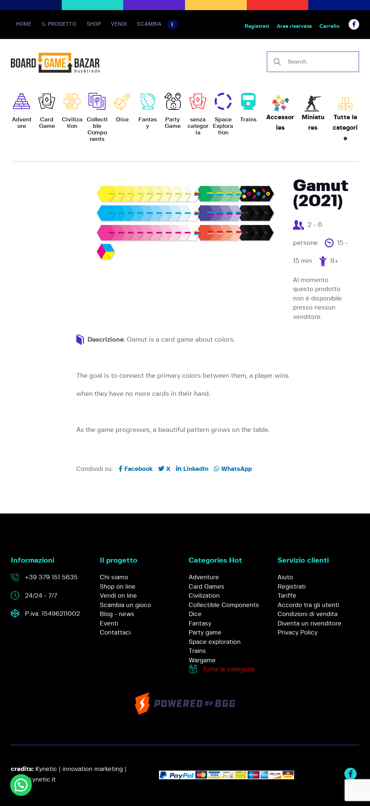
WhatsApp (235, 469)
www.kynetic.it (34, 779)
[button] (21, 785)
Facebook (137, 469)
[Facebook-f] (354, 24)
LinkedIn (194, 469)
